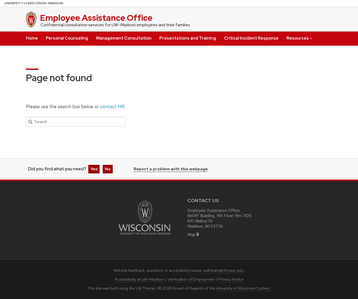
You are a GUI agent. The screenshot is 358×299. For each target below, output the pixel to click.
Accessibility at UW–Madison (139, 279)
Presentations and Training (187, 38)
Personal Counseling (67, 38)
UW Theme (145, 288)
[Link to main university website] (144, 235)
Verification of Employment (191, 279)
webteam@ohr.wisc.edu (223, 270)
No (108, 169)
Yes (93, 169)
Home (32, 38)
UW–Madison (33, 3)
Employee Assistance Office (96, 17)
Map (191, 234)
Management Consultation (123, 38)
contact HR (112, 106)
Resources (297, 38)
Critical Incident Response (251, 38)
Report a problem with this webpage (171, 169)
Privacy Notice (230, 279)
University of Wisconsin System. (243, 288)
